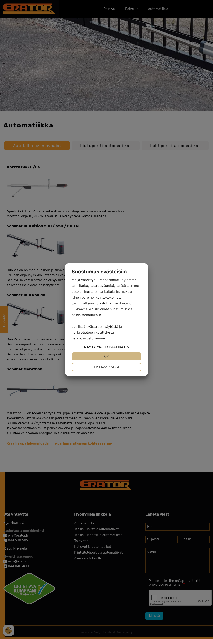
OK (106, 356)
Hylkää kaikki (106, 367)
